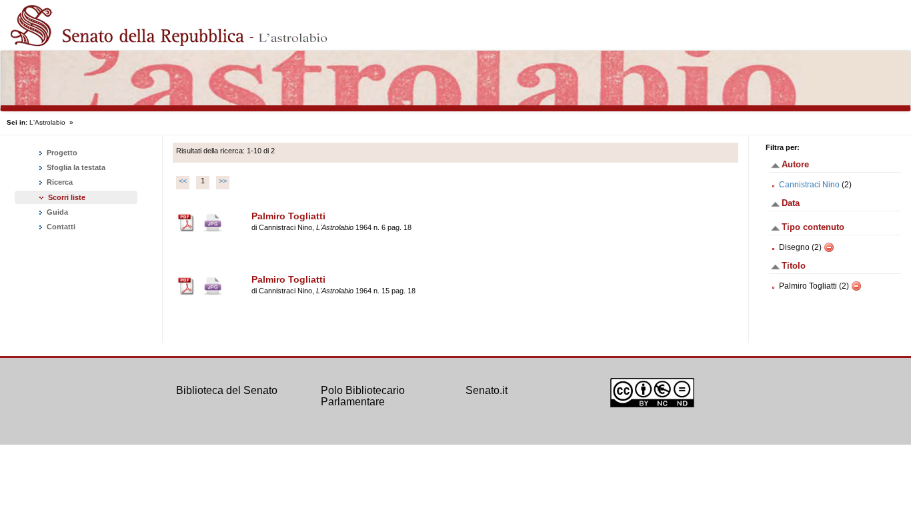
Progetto (61, 153)
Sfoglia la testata (75, 167)
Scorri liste (66, 197)
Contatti (60, 227)
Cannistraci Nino (809, 184)
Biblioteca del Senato (226, 390)
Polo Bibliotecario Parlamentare (363, 396)
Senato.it (487, 390)
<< (183, 181)
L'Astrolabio (47, 122)
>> (223, 181)
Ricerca (59, 182)
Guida (56, 212)
